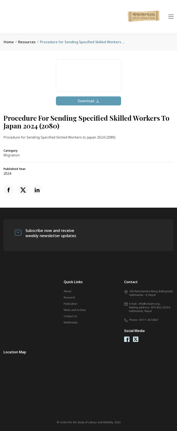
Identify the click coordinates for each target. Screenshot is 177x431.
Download (86, 101)
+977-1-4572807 (148, 320)
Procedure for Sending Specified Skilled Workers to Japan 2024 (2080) (97, 42)
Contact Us (70, 316)
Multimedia (70, 322)
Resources (27, 42)
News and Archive (75, 310)
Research (69, 297)
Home (8, 42)
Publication (70, 304)
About (67, 291)
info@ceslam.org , (149, 304)
